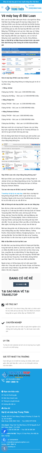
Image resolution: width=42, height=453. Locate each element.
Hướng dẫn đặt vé (9, 404)
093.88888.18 (20, 284)
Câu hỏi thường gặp (10, 395)
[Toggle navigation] (2, 7)
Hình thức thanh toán (10, 398)
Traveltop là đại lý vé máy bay (12, 193)
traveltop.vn (11, 447)
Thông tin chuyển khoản (11, 401)
